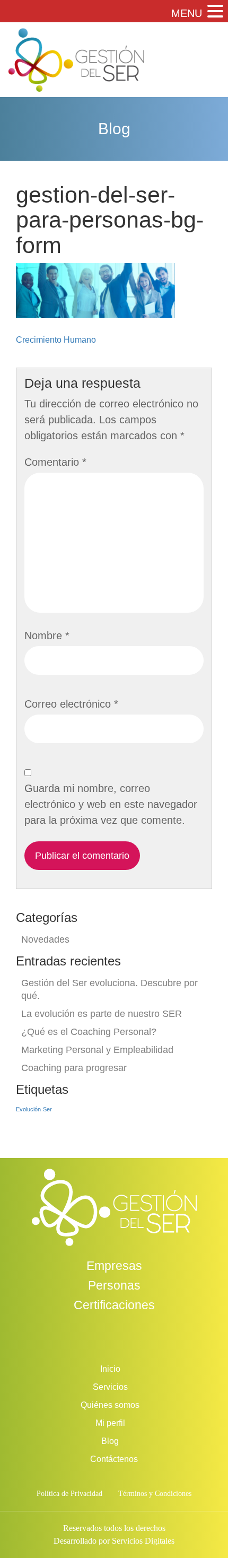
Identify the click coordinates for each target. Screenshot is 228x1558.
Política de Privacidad (69, 1494)
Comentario (55, 462)
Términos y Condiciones (154, 1494)
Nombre (46, 635)
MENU (186, 13)
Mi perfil (110, 1423)
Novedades (45, 939)
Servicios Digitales (143, 1540)
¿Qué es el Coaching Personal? (88, 1031)
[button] (214, 12)
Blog (110, 1441)
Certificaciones (114, 1305)
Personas (114, 1285)
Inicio (110, 1368)
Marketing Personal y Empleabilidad (97, 1050)
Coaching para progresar (74, 1068)
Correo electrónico (71, 704)
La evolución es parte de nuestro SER (101, 1013)
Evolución (28, 1109)
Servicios (110, 1386)
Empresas (114, 1266)
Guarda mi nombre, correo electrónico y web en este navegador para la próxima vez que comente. (110, 804)
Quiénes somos (110, 1404)
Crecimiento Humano (56, 339)
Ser (47, 1109)
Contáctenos (114, 1459)
